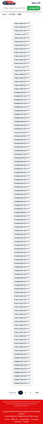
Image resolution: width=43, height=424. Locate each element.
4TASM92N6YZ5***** (22, 198)
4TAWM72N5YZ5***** (21, 380)
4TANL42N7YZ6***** (22, 71)
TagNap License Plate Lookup (28, 416)
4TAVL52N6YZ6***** (22, 329)
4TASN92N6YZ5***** (22, 263)
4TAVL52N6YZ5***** (22, 325)
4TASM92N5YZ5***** (22, 191)
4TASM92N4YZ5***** (22, 183)
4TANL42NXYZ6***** (22, 89)
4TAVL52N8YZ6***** (22, 336)
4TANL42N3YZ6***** (22, 45)
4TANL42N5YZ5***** (22, 56)
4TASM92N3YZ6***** (22, 180)
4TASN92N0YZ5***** (22, 223)
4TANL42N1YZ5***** (22, 31)
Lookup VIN (33, 8)
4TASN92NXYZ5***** (22, 289)
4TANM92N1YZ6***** (22, 96)
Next (37, 393)
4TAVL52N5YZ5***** (22, 318)
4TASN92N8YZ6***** (22, 278)
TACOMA (12, 14)
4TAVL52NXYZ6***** (22, 351)
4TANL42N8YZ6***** (22, 74)
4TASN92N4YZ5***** (22, 249)
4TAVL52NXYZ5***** (22, 347)
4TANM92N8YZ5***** (22, 118)
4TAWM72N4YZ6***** (21, 376)
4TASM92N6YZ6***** (22, 202)
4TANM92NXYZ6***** (22, 122)
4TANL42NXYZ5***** (22, 85)
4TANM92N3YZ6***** (22, 103)
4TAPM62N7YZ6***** (22, 154)
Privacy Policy (24, 419)
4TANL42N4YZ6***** (22, 53)
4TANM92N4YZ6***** (22, 107)
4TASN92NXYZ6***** (22, 292)
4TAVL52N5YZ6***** (22, 322)
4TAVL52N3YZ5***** (22, 307)
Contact (26, 422)
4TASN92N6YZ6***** (22, 267)
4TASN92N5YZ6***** (22, 260)
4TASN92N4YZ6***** (22, 252)
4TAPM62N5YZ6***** (22, 151)
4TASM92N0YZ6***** (22, 165)
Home (4, 14)
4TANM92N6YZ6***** (22, 111)
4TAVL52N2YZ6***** (22, 303)
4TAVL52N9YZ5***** (22, 340)
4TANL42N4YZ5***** (22, 49)
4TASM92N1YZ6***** (22, 169)
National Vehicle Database (20, 411)
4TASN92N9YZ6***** (22, 285)
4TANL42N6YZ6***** (22, 63)
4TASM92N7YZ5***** (22, 205)
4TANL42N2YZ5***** (22, 38)
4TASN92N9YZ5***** (22, 282)
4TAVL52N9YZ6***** (22, 343)
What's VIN (36, 3)
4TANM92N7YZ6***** (22, 114)
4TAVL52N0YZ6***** (22, 296)
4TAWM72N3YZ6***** (21, 369)
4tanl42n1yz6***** (22, 34)
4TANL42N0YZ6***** (22, 27)
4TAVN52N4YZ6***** (22, 354)
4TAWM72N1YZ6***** (21, 362)
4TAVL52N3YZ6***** (22, 311)
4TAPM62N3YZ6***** (22, 136)
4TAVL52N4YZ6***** (22, 314)
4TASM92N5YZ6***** (22, 194)
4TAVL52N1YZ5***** (22, 300)
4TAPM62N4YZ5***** (22, 140)
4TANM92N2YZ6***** (22, 100)
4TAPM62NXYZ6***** (22, 162)
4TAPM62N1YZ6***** (22, 129)
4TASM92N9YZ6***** (22, 216)
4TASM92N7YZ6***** (22, 209)
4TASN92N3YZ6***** (22, 245)
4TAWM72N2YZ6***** (21, 365)
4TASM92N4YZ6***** (22, 187)
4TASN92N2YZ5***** (22, 234)
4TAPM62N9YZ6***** (22, 158)
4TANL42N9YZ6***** (22, 82)
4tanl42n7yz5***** (22, 67)
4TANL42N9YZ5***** (22, 78)
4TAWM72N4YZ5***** (21, 372)
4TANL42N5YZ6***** (22, 60)
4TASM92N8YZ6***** (22, 212)
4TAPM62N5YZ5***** (22, 147)
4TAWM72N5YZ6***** (21, 383)
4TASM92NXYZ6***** (22, 220)
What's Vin (14, 419)
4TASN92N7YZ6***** (22, 274)
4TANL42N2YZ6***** (22, 42)
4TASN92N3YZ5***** (22, 242)
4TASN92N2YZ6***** (22, 238)
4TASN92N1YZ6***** (22, 231)
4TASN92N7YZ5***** (22, 271)
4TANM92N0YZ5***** (22, 93)
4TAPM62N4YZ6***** (22, 143)
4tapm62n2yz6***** (22, 133)
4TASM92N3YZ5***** (22, 176)
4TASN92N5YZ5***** (22, 256)
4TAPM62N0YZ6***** (22, 125)
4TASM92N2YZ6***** (22, 172)
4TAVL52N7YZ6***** (22, 332)
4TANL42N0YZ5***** (22, 23)
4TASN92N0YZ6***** (22, 227)
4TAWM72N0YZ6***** (21, 358)
